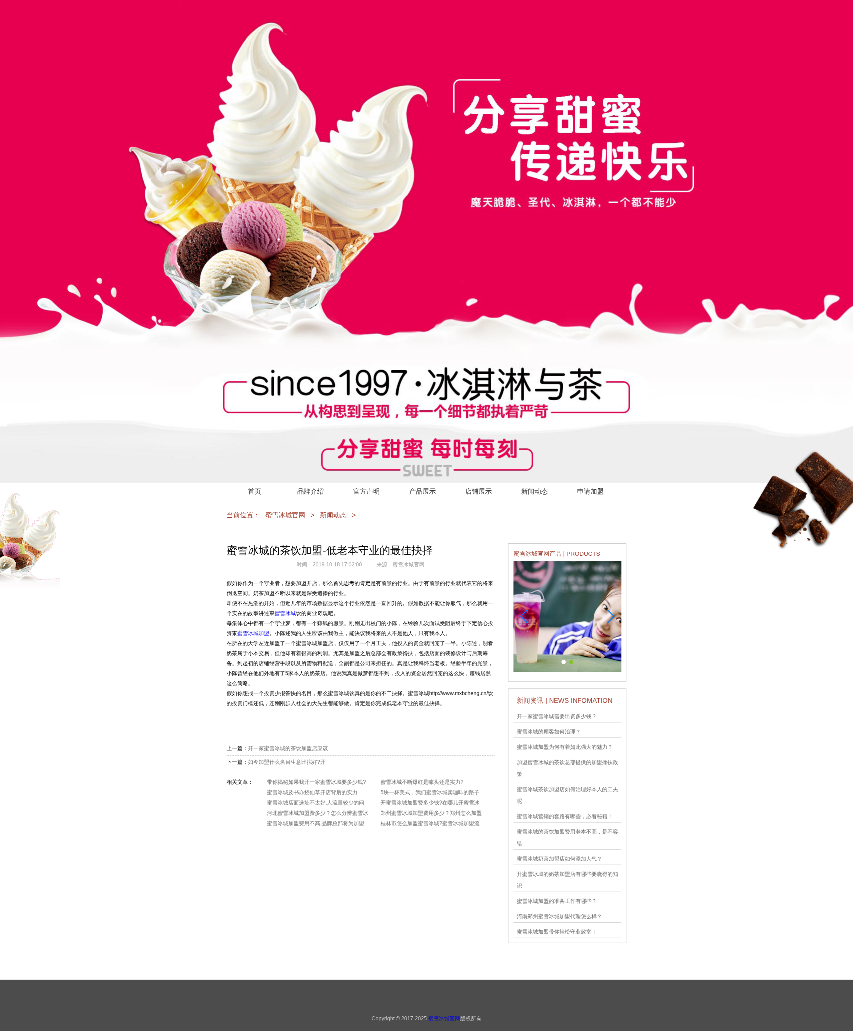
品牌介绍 (310, 491)
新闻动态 (534, 491)
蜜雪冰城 (285, 613)
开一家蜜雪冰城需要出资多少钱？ (557, 716)
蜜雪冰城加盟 (253, 633)
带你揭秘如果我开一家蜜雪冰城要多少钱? (316, 782)
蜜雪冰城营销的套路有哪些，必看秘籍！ (565, 816)
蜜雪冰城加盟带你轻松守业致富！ (557, 932)
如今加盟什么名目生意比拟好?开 (287, 762)
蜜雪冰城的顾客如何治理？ (549, 731)
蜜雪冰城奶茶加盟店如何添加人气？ (559, 859)
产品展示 (422, 491)
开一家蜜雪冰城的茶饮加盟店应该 (288, 748)
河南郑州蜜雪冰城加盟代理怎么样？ (559, 916)
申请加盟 (590, 491)
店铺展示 (478, 491)
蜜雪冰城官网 (285, 515)
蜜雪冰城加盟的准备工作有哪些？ (557, 901)
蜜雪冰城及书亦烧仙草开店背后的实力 (312, 792)
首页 (254, 491)
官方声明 (366, 491)
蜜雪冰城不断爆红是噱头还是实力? (422, 782)
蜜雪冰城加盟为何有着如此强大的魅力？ (565, 747)
